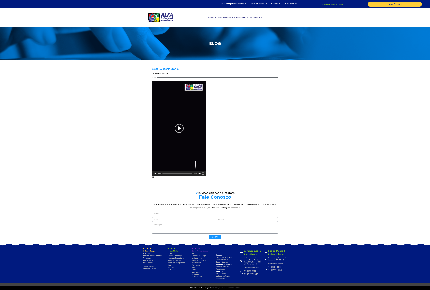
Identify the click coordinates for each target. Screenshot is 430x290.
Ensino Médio (241, 17)
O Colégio (210, 17)
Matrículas (196, 272)
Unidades (147, 258)
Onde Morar (221, 274)
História (146, 253)
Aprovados (196, 265)
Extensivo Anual (222, 260)
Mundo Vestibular (223, 278)
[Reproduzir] (155, 173)
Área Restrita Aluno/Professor (333, 4)
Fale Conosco (148, 263)
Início (170, 253)
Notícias (171, 267)
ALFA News (289, 4)
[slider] (177, 173)
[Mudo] (199, 173)
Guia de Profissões (223, 276)
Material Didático (174, 260)
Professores (196, 263)
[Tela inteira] (203, 173)
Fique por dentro (257, 4)
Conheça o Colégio (175, 256)
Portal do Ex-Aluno (150, 260)
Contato (274, 4)
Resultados (220, 269)
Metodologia (197, 258)
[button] (179, 128)
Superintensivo (222, 262)
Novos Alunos (394, 4)
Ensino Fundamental (225, 17)
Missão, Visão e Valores (152, 256)
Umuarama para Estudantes (232, 4)
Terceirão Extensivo (224, 257)
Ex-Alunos (171, 270)
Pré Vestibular (255, 17)
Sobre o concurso (223, 267)
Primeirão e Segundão (176, 263)
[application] (179, 128)
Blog (169, 265)
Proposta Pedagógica (176, 258)
